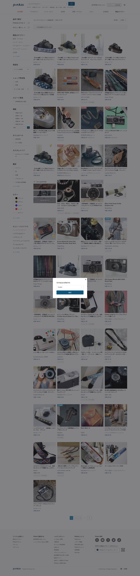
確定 (70, 292)
